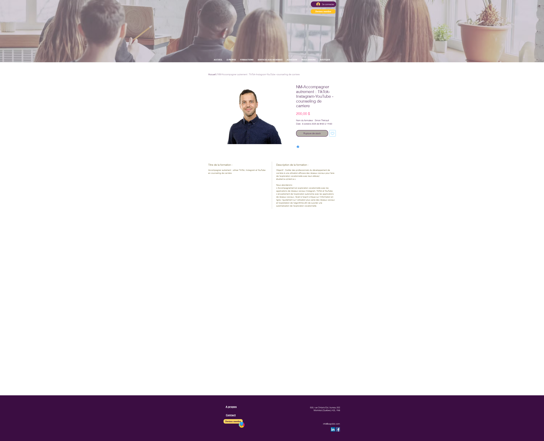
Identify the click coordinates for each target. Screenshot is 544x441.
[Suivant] (529, 31)
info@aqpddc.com (331, 423)
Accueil (212, 74)
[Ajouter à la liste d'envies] (332, 133)
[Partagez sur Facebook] (298, 147)
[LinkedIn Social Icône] (333, 429)
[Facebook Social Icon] (338, 429)
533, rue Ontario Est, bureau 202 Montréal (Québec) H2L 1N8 (325, 409)
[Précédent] (15, 31)
